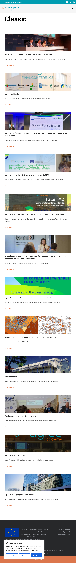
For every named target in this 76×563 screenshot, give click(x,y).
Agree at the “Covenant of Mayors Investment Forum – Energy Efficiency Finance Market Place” (37, 134)
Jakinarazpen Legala (64, 535)
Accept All (36, 555)
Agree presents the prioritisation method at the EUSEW (27, 175)
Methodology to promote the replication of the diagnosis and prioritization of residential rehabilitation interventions (35, 257)
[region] (24, 549)
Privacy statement (65, 529)
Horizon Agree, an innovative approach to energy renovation (28, 54)
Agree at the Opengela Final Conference (21, 495)
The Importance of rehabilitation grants (20, 416)
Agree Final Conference (14, 94)
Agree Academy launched (15, 455)
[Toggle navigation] (55, 8)
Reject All (24, 555)
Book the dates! (11, 377)
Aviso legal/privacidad (63, 532)
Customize (12, 555)
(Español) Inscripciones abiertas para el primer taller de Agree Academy (33, 337)
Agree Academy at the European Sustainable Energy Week (28, 298)
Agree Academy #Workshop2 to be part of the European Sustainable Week (34, 214)
